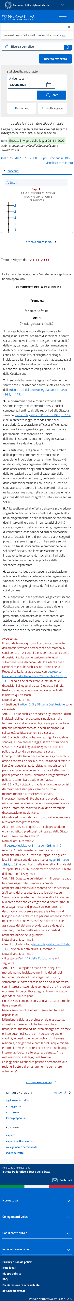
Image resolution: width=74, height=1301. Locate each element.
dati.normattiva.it (13, 1290)
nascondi (13, 171)
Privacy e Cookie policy (17, 1262)
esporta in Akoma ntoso (20, 1141)
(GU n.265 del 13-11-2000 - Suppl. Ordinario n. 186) (35, 158)
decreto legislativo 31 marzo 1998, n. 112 (42, 415)
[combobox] (37, 47)
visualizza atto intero (59, 162)
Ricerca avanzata (55, 58)
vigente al (17, 78)
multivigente (54, 108)
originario (23, 108)
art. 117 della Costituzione (37, 958)
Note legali (9, 1267)
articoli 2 (25, 704)
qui (64, 35)
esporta (10, 1135)
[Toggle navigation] (62, 17)
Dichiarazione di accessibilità (21, 1285)
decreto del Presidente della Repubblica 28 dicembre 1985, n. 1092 (34, 676)
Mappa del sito (11, 1273)
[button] (49, 85)
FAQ (5, 1279)
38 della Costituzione (51, 704)
